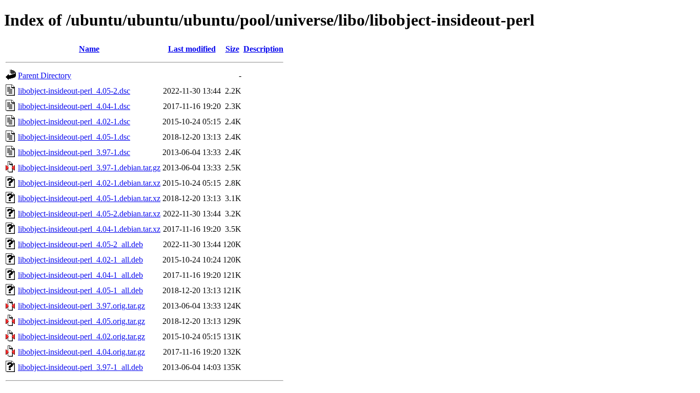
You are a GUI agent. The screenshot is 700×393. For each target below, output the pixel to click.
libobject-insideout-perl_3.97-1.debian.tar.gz (89, 167)
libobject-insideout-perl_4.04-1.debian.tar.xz (89, 229)
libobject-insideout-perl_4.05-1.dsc (74, 137)
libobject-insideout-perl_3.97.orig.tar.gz (81, 305)
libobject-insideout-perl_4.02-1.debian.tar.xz (89, 183)
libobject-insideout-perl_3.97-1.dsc (74, 152)
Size (232, 49)
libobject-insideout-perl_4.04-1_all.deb (80, 275)
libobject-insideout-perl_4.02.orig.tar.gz (81, 336)
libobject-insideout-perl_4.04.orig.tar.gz (81, 351)
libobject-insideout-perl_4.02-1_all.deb (80, 259)
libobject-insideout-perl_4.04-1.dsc (74, 106)
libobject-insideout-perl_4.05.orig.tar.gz (81, 321)
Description (263, 49)
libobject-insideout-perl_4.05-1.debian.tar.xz (89, 198)
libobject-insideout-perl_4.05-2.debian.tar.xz (89, 213)
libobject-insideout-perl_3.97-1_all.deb (80, 367)
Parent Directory (44, 75)
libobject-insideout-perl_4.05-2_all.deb (80, 244)
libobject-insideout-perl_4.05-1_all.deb (80, 290)
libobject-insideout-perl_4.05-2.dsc (74, 90)
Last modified (192, 49)
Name (89, 49)
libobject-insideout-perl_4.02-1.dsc (74, 121)
